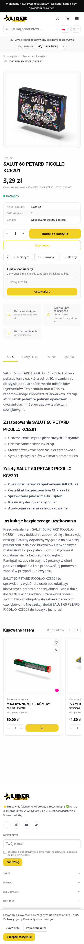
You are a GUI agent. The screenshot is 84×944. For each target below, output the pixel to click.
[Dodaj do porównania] (56, 650)
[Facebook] (7, 825)
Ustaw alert (42, 291)
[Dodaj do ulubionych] (56, 642)
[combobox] (30, 29)
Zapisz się (13, 862)
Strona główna (11, 56)
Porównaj (48, 257)
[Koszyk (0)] (67, 18)
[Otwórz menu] (77, 18)
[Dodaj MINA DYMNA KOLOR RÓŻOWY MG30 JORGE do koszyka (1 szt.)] (42, 728)
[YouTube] (26, 825)
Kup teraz (42, 245)
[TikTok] (36, 825)
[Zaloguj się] (57, 18)
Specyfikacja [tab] (30, 357)
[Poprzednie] (69, 630)
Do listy (72, 257)
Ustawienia (12, 927)
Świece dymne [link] (18, 699)
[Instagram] (16, 825)
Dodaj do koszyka (55, 234)
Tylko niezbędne (36, 927)
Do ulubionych (20, 257)
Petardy (40, 56)
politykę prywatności (19, 854)
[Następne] (77, 630)
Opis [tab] (10, 357)
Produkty (28, 56)
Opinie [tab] (51, 357)
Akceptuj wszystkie (19, 937)
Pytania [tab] (69, 357)
